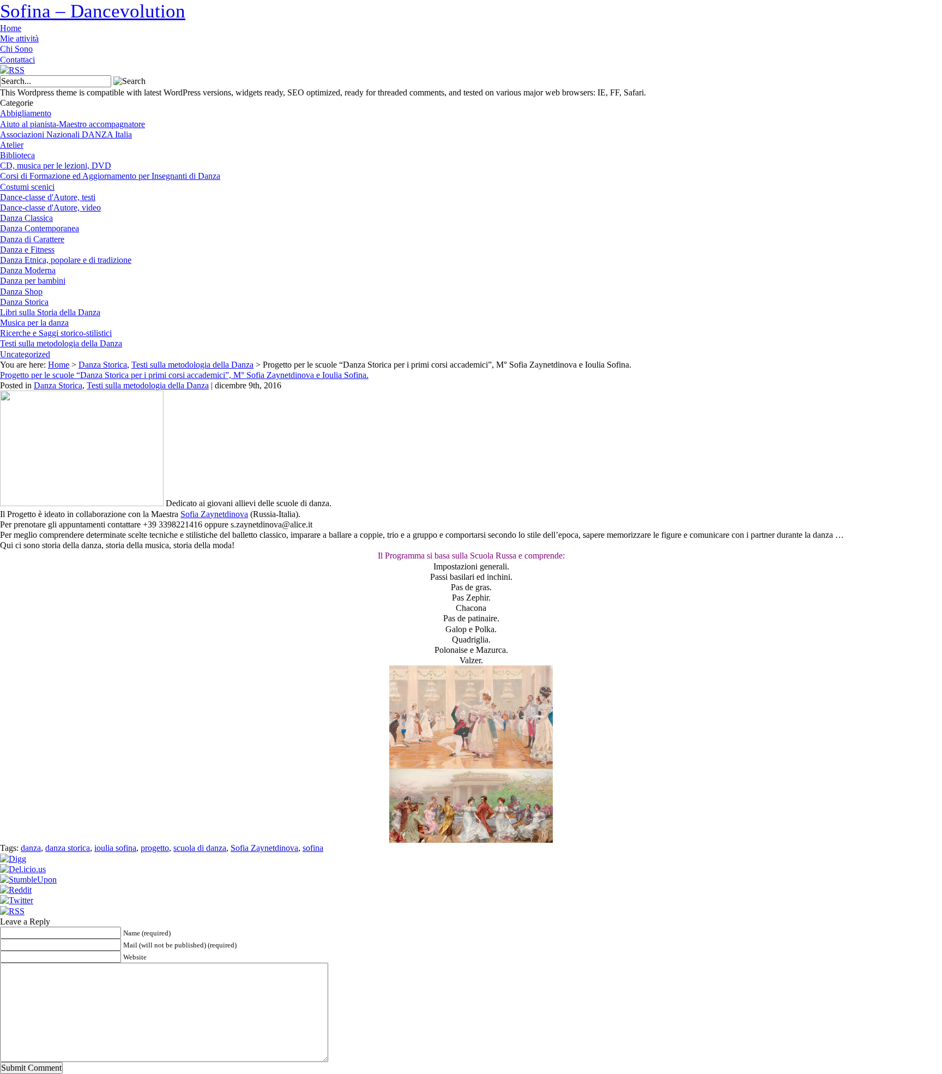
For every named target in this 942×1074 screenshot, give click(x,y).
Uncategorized (25, 354)
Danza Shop (21, 291)
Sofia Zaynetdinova (214, 514)
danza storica (67, 848)
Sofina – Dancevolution (92, 11)
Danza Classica (26, 218)
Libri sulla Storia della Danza (50, 312)
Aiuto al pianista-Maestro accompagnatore (72, 124)
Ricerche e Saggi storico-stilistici (56, 333)
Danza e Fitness (27, 249)
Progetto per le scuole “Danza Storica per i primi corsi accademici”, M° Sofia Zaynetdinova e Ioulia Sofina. (184, 375)
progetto (155, 848)
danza (31, 848)
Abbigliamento (25, 113)
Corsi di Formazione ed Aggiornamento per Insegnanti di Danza (110, 176)
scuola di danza (199, 848)
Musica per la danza (34, 322)
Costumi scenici (27, 186)
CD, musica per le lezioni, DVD (55, 165)
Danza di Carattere (32, 239)
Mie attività (19, 38)
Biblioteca (17, 155)
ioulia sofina (115, 848)
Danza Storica (24, 302)
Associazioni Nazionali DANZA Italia (66, 134)
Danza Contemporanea (39, 228)
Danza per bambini (32, 280)
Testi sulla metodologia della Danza (61, 343)
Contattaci (17, 59)
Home (10, 28)
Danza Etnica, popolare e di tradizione (65, 260)
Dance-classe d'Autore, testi (47, 197)
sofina (313, 848)
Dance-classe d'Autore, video (50, 207)
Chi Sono (16, 48)
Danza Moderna (28, 270)
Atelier (11, 144)
